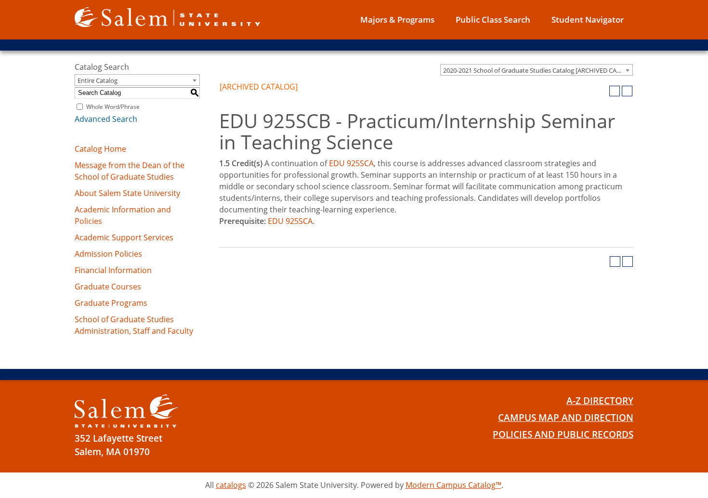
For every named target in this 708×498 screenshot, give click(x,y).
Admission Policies (108, 254)
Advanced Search (106, 119)
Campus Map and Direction (565, 417)
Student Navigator (587, 19)
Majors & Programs (397, 19)
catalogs (231, 485)
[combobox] (536, 70)
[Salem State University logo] (167, 16)
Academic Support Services (124, 237)
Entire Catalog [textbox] (98, 80)
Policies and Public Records (563, 434)
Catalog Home (100, 149)
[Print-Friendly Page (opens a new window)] (614, 91)
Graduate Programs (111, 303)
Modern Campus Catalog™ (453, 485)
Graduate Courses (108, 286)
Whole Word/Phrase (113, 107)
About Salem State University (127, 193)
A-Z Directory (599, 400)
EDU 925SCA (351, 163)
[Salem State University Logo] (126, 411)
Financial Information (113, 270)
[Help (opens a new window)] (627, 91)
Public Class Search (493, 19)
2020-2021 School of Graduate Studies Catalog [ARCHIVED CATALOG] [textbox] (537, 70)
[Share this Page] (602, 91)
